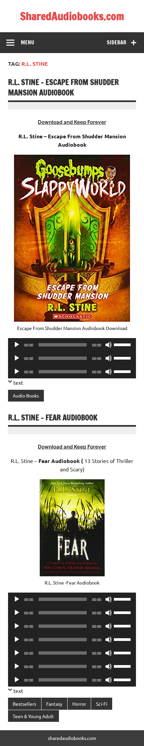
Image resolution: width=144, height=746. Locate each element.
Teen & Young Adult (33, 716)
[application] (72, 345)
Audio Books (26, 395)
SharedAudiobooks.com (72, 16)
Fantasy (54, 704)
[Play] (16, 344)
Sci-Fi (101, 704)
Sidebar (116, 42)
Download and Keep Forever (72, 122)
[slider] (123, 344)
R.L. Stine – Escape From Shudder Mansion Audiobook (63, 87)
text (18, 382)
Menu (27, 42)
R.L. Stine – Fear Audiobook (52, 417)
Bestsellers (24, 704)
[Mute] (108, 344)
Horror (79, 704)
